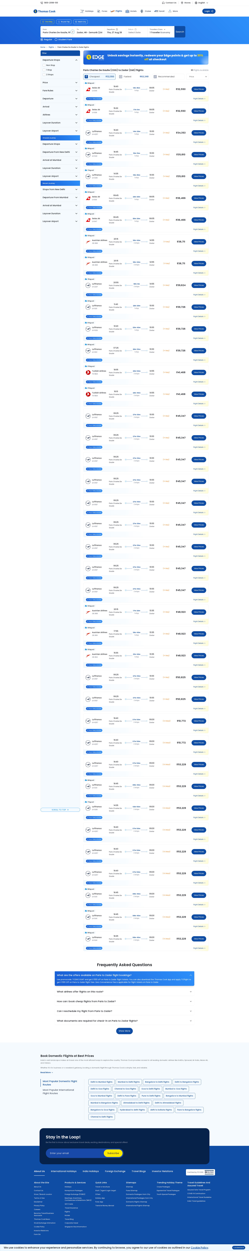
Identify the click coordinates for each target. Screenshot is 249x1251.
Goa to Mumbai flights (101, 1095)
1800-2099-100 (51, 3)
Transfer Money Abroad (104, 1205)
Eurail (161, 11)
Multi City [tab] (82, 22)
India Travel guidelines (196, 1201)
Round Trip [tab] (65, 22)
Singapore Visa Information (76, 1227)
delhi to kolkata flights (161, 1109)
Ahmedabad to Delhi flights (136, 1102)
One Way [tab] (49, 22)
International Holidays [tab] (63, 1171)
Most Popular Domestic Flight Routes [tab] (60, 1083)
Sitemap (129, 1187)
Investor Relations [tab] (162, 1171)
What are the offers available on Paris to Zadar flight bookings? (94, 975)
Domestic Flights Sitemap (136, 1202)
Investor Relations (41, 1230)
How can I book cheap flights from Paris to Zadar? (86, 1001)
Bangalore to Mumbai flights (179, 1095)
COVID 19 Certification (196, 1193)
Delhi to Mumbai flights (101, 1082)
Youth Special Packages (166, 1194)
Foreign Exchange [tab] (115, 1171)
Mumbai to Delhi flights (129, 1082)
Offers (97, 1194)
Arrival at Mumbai (52, 160)
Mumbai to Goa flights (176, 1088)
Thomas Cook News (42, 1219)
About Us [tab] (39, 1171)
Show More (124, 1030)
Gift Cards (69, 1204)
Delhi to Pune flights (126, 1095)
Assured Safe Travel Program (198, 1190)
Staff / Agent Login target (105, 1190)
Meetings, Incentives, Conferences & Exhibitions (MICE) (78, 1199)
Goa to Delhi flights (150, 1088)
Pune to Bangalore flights (189, 1109)
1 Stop (49, 70)
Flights (119, 11)
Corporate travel (71, 1223)
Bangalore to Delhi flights (157, 1082)
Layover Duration (51, 122)
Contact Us (171, 3)
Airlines (46, 114)
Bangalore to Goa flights (103, 1109)
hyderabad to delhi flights (132, 1109)
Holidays (68, 1187)
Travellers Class (156, 29)
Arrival (46, 106)
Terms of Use (39, 1198)
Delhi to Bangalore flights (187, 1082)
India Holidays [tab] (91, 1171)
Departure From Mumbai (55, 197)
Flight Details (198, 99)
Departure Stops (51, 59)
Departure (111, 29)
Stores (187, 3)
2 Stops (49, 74)
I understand (239, 1247)
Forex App (99, 1202)
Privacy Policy (39, 1205)
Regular (48, 39)
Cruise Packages (163, 1187)
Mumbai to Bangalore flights (104, 1102)
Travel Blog (69, 1219)
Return (130, 29)
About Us (37, 1187)
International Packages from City (139, 1198)
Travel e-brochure (102, 1187)
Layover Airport (51, 130)
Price (45, 82)
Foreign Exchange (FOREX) (75, 1194)
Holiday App (100, 1198)
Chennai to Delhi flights (102, 1117)
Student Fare (65, 39)
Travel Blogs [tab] (139, 1171)
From (45, 29)
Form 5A (37, 1234)
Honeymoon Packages (74, 1190)
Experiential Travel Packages (168, 1190)
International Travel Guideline (199, 1197)
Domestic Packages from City (138, 1194)
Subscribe (113, 1153)
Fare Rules (48, 90)
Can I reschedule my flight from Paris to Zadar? (84, 1011)
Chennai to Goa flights (125, 1088)
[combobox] (56, 32)
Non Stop (50, 65)
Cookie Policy (199, 1247)
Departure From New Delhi (56, 152)
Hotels (133, 11)
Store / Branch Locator (43, 1194)
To (78, 29)
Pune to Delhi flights (151, 1095)
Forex (104, 11)
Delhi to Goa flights (100, 1088)
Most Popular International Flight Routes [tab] (58, 1091)
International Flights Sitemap (138, 1205)
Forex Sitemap (131, 1190)
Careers (37, 1209)
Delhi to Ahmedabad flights (168, 1102)
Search (180, 31)
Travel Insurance (71, 1208)
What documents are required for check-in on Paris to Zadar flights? (97, 1020)
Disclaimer (38, 1202)
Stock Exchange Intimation (45, 1223)
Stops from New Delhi (54, 189)
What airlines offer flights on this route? (80, 991)
